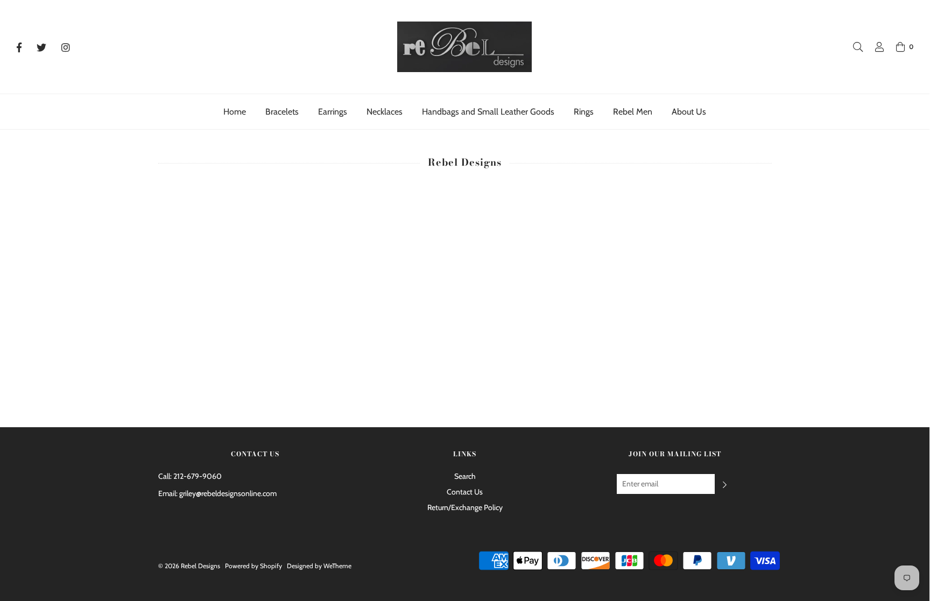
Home (234, 112)
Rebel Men (632, 112)
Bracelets (282, 112)
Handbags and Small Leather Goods (488, 112)
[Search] (852, 47)
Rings (584, 112)
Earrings (332, 112)
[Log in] (874, 47)
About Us (689, 112)
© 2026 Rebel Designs (189, 566)
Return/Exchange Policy (465, 507)
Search (465, 476)
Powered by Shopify (253, 566)
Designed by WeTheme (319, 566)
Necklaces (385, 112)
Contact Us (465, 492)
